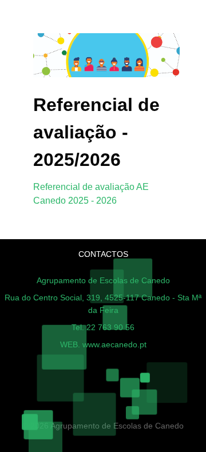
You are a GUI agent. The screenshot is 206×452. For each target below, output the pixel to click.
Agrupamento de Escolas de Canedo (103, 280)
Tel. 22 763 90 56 (103, 327)
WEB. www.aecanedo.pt (103, 344)
